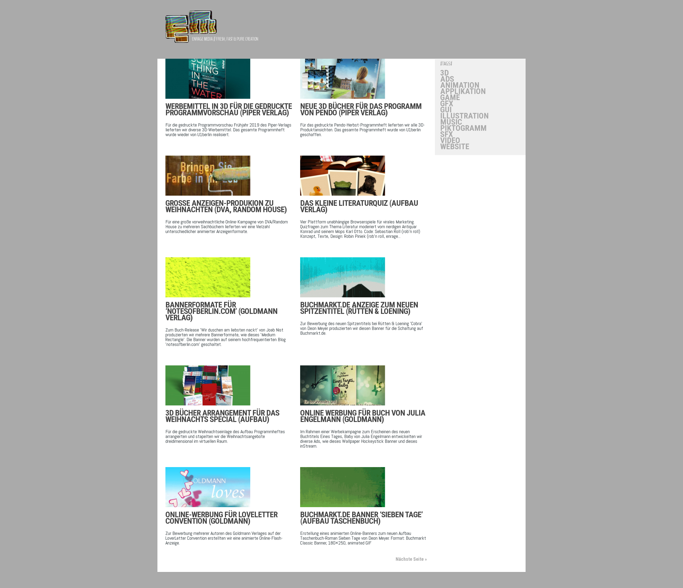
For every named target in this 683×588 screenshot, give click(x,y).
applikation (463, 91)
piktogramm (463, 128)
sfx (446, 134)
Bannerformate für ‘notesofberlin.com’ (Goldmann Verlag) (221, 311)
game (450, 97)
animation (459, 85)
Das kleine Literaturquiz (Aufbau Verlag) (359, 206)
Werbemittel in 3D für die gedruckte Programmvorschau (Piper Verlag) (228, 109)
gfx (446, 103)
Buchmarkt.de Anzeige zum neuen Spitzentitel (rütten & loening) (359, 308)
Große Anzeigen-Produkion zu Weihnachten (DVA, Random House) (226, 206)
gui (446, 109)
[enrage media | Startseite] (191, 29)
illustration (464, 116)
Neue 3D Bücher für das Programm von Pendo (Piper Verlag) (361, 109)
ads (447, 79)
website (454, 146)
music (451, 122)
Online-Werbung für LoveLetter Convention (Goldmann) (221, 518)
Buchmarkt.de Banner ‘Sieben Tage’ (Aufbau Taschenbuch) (361, 518)
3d (444, 73)
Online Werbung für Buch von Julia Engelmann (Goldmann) (362, 416)
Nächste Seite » (411, 559)
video (450, 140)
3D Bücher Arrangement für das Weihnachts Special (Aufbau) (222, 416)
